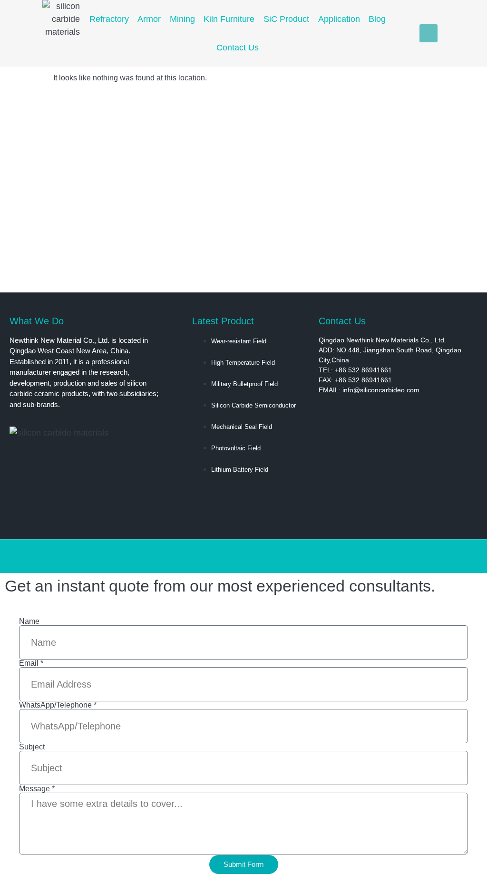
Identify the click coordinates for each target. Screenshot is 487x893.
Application (339, 19)
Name (29, 621)
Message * (37, 789)
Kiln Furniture (229, 19)
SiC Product (286, 19)
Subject (32, 747)
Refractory (109, 19)
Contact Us (237, 47)
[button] (428, 33)
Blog (377, 19)
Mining (182, 19)
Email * (31, 663)
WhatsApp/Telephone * (58, 705)
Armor (149, 19)
